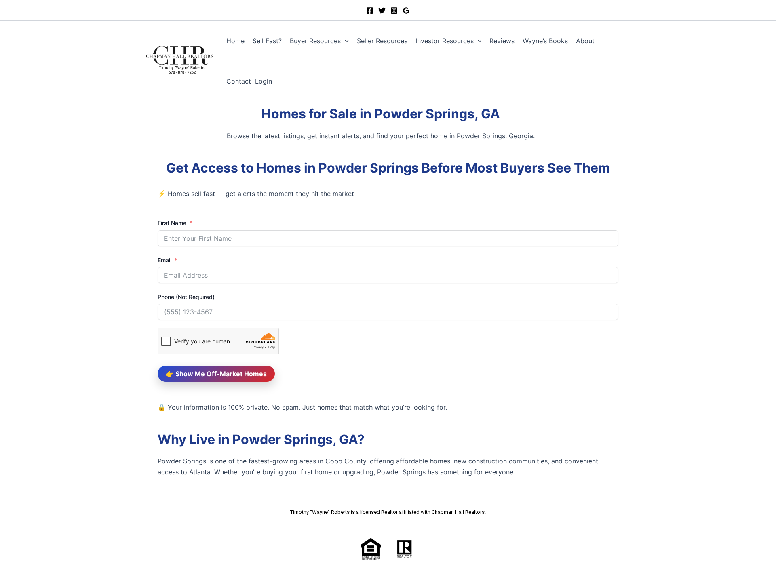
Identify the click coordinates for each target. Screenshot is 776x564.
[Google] (406, 10)
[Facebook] (369, 10)
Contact (238, 81)
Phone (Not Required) (186, 296)
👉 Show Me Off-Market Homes (216, 374)
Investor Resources (444, 41)
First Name (172, 222)
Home (235, 41)
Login (263, 81)
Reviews (502, 41)
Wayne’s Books (545, 41)
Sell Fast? (267, 41)
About (585, 41)
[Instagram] (394, 10)
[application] (345, 41)
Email (164, 260)
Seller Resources (382, 41)
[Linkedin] (382, 10)
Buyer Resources (315, 41)
